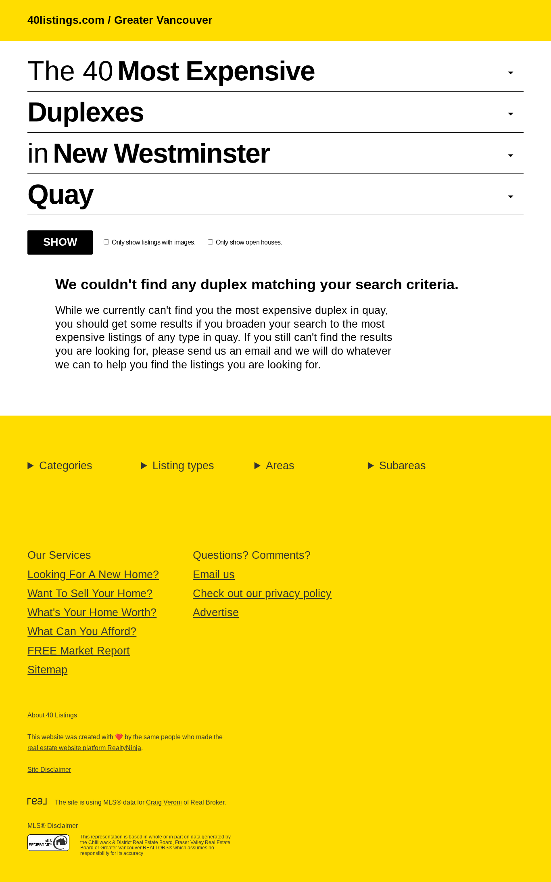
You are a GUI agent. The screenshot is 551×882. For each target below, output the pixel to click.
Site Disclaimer (49, 769)
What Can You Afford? (81, 631)
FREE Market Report (78, 651)
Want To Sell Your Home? (89, 593)
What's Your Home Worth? (92, 612)
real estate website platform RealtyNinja (84, 747)
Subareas (402, 466)
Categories (65, 466)
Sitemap (47, 670)
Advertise (216, 612)
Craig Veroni (164, 802)
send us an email (229, 351)
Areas (280, 466)
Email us (214, 574)
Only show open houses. (249, 242)
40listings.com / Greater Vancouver (120, 20)
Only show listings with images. (153, 242)
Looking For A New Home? (93, 574)
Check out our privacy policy (262, 593)
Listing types (183, 466)
